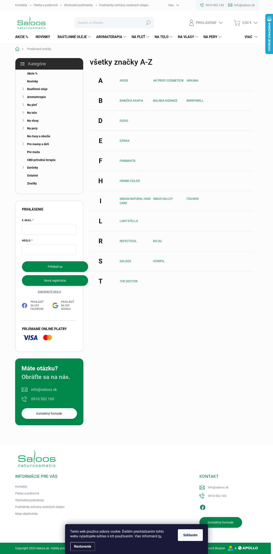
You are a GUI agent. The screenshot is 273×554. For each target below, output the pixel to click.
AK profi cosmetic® (168, 80)
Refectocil (128, 241)
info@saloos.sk (44, 389)
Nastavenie (82, 546)
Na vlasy (33, 120)
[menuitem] (23, 37)
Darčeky (32, 167)
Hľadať (148, 22)
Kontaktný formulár (49, 413)
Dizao (124, 120)
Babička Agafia (131, 100)
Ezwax (124, 140)
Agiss (124, 80)
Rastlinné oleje (37, 89)
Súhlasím (190, 535)
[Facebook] (202, 507)
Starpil (159, 261)
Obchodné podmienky (78, 5)
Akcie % (32, 73)
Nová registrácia (55, 280)
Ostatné (32, 175)
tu (159, 536)
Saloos (125, 261)
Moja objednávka (26, 513)
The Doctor (129, 281)
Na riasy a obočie (38, 136)
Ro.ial (157, 241)
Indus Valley (163, 198)
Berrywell (195, 100)
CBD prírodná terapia (41, 160)
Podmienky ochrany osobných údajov (124, 5)
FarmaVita (127, 160)
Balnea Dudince (165, 100)
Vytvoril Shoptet (214, 548)
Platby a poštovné (46, 5)
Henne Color (130, 181)
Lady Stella (129, 221)
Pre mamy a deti (38, 144)
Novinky (32, 81)
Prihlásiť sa (55, 266)
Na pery (32, 128)
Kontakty (21, 5)
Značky (32, 183)
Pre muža (33, 152)
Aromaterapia (36, 97)
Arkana (192, 80)
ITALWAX (193, 198)
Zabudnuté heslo (49, 291)
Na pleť (32, 105)
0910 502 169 (42, 399)
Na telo (32, 112)
